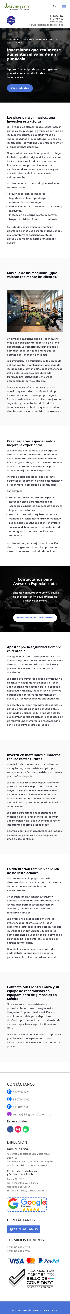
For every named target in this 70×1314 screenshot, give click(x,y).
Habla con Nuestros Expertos (35, 617)
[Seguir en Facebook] (10, 1129)
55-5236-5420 (56, 15)
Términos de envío (18, 1251)
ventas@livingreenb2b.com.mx (32, 1114)
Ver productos (20, 88)
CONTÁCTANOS (26, 1229)
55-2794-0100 (56, 18)
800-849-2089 (56, 21)
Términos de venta (18, 1247)
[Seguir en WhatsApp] (26, 1129)
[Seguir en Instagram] (18, 1129)
